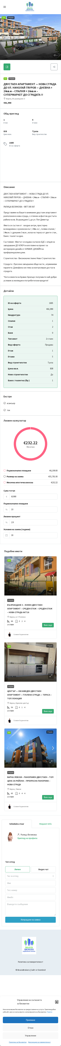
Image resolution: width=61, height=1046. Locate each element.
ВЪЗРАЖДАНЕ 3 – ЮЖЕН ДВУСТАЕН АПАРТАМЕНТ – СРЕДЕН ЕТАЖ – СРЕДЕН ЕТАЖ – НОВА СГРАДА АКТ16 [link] (29, 608)
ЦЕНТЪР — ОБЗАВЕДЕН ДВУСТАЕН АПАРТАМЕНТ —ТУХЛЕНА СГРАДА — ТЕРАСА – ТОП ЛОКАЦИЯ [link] (29, 695)
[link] (30, 575)
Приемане (30, 1020)
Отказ (30, 1027)
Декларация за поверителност (39, 1042)
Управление (30, 1035)
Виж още (48, 625)
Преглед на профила (27, 838)
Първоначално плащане (16, 503)
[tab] (7, 66)
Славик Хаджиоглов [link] (20, 634)
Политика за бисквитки (18, 1042)
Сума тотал (9, 490)
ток (8, 410)
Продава (12, 79)
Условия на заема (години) (17, 529)
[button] (56, 1001)
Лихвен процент (12, 516)
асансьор (11, 403)
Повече (49, 1012)
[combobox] (30, 876)
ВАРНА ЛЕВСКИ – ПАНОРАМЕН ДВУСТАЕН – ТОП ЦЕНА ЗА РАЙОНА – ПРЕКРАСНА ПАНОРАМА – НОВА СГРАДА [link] (30, 781)
